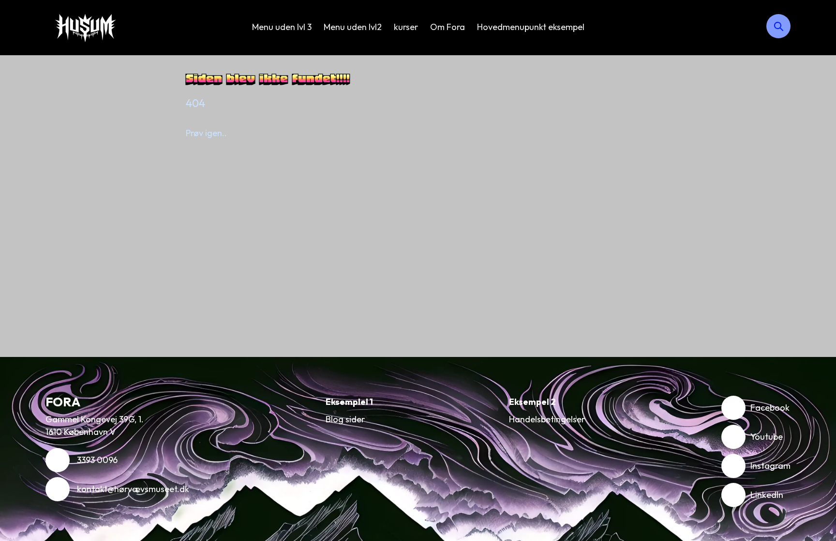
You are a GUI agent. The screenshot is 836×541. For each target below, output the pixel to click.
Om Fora (447, 26)
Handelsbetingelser (547, 419)
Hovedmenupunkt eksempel (530, 26)
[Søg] (778, 26)
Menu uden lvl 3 (282, 26)
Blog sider (345, 419)
